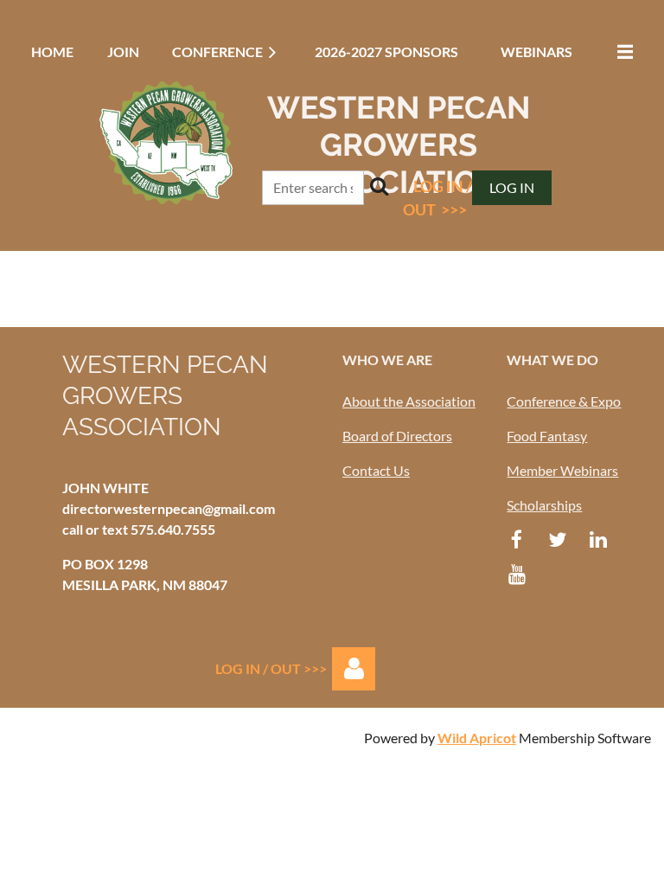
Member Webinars (562, 470)
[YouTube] (517, 574)
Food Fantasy (547, 435)
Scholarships (544, 505)
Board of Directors (397, 435)
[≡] (621, 51)
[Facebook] (517, 539)
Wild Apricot (476, 737)
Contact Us (376, 470)
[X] (557, 539)
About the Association (409, 401)
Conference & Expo (564, 401)
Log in (511, 187)
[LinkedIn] (598, 539)
